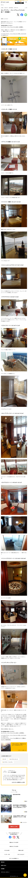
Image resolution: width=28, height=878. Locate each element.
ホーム (2, 4)
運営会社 (2, 862)
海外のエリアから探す (14, 846)
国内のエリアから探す (14, 842)
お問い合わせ (3, 865)
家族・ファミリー (24, 822)
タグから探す (7, 850)
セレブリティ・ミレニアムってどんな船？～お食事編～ (12, 733)
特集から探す (21, 850)
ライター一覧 (7, 854)
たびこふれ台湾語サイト (14, 858)
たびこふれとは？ (21, 854)
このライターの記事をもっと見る (18, 782)
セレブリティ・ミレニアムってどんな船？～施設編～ (12, 27)
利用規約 (2, 868)
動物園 (26, 811)
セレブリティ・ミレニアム (7, 762)
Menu (26, 2)
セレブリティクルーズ (14, 759)
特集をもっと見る (13, 826)
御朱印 (26, 801)
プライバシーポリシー (5, 872)
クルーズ (4, 759)
